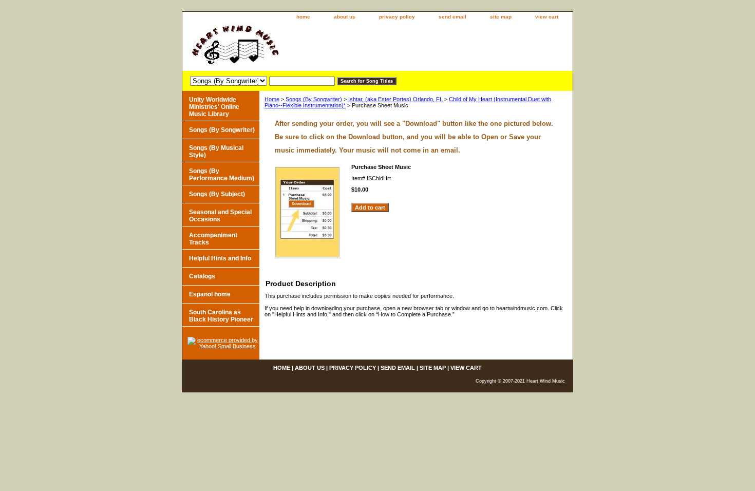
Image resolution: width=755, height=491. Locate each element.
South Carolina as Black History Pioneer (221, 316)
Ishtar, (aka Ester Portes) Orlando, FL (395, 99)
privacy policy (397, 17)
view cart (546, 17)
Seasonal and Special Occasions (220, 216)
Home (272, 99)
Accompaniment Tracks (213, 239)
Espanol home (210, 294)
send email (452, 17)
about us (344, 17)
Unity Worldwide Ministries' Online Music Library (214, 107)
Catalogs (202, 276)
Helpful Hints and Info (220, 258)
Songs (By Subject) (217, 194)
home (303, 17)
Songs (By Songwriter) (314, 99)
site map (501, 17)
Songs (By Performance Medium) (221, 174)
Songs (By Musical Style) (216, 151)
